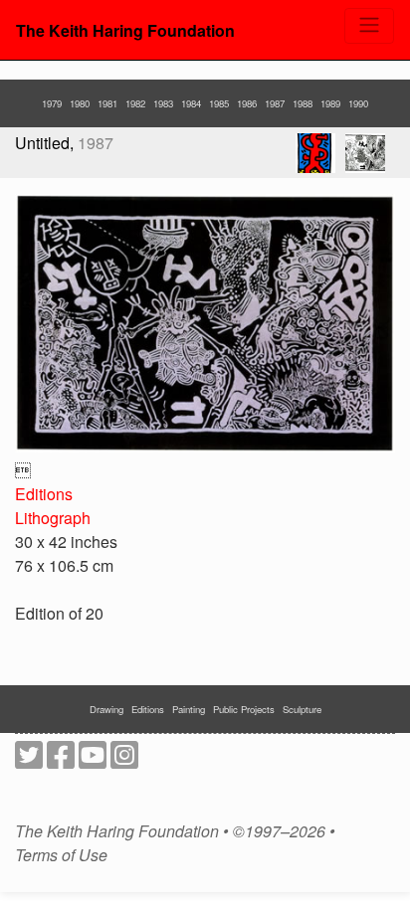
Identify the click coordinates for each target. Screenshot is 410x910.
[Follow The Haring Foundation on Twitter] (29, 760)
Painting (188, 709)
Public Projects (244, 709)
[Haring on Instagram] (124, 760)
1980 (80, 103)
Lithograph (53, 517)
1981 (107, 103)
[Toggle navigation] (369, 26)
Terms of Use (61, 855)
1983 (163, 103)
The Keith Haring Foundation (125, 30)
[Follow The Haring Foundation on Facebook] (61, 760)
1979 (52, 103)
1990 (358, 103)
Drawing (106, 709)
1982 (135, 103)
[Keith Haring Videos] (92, 760)
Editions (44, 493)
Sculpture (302, 709)
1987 (275, 103)
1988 (302, 103)
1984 (191, 103)
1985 (219, 103)
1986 (247, 103)
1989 (330, 103)
